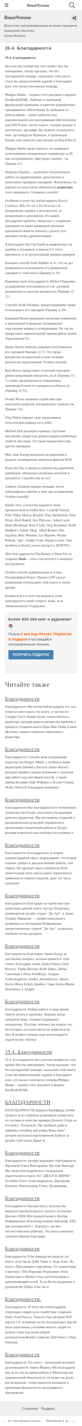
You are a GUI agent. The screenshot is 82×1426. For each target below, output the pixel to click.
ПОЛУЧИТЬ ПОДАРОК (31, 654)
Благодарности (22, 698)
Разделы (48, 1408)
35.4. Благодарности (28, 1051)
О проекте (30, 1408)
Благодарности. (23, 1298)
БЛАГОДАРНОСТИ (27, 1102)
